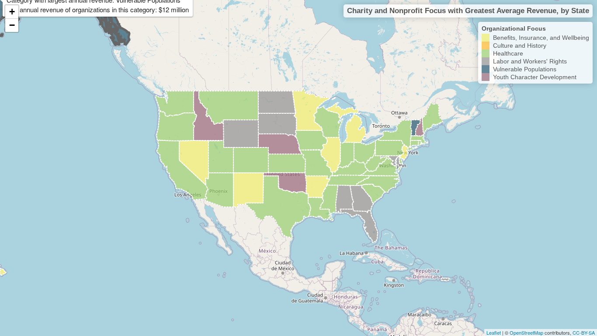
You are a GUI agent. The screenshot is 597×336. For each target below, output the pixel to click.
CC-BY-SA (584, 332)
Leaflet (493, 332)
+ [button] (12, 11)
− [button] (12, 25)
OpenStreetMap (526, 332)
